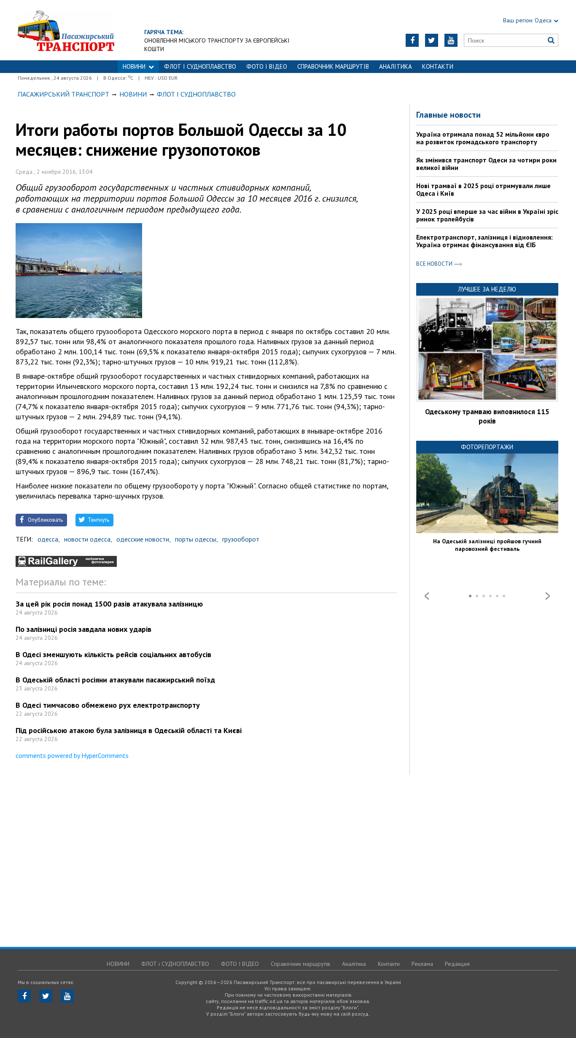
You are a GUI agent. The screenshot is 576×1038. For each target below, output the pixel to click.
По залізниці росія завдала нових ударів (83, 629)
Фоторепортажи (487, 447)
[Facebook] (412, 40)
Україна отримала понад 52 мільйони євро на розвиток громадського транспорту (482, 138)
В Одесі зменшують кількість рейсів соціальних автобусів (113, 654)
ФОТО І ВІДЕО (266, 66)
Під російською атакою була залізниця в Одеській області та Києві (129, 730)
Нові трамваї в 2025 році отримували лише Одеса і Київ (483, 189)
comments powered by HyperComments (72, 755)
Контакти (437, 66)
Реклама (422, 964)
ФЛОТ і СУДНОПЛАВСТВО (200, 66)
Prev (427, 596)
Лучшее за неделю (487, 289)
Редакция (457, 964)
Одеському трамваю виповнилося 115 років (487, 416)
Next (548, 596)
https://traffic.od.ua (66, 30)
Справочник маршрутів (333, 66)
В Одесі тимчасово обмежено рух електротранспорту (108, 705)
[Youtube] (451, 40)
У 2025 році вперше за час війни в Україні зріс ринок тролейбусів (487, 215)
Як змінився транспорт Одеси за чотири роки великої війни (486, 164)
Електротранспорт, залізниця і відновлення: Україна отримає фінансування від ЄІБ (484, 241)
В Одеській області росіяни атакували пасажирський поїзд (115, 680)
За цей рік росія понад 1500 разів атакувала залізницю (109, 604)
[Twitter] (431, 40)
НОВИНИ (134, 66)
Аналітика (395, 66)
